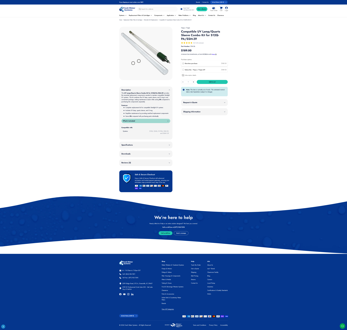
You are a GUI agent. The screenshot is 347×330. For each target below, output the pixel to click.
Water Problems (183, 15)
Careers (209, 279)
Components (158, 15)
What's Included (129, 121)
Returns (193, 279)
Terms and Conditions (199, 325)
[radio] (183, 63)
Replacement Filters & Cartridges (139, 15)
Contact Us (205, 2)
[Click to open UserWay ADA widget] (3, 326)
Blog (194, 15)
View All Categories (168, 309)
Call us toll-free (165, 233)
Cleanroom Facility (212, 272)
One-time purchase (191, 63)
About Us (201, 15)
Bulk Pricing (194, 276)
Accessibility (224, 325)
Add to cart (212, 82)
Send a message (181, 233)
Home (120, 20)
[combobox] (157, 9)
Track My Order (196, 265)
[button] (221, 9)
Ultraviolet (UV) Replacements (151, 20)
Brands (198, 2)
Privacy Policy (213, 325)
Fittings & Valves (167, 272)
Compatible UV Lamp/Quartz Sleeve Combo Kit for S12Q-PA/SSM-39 (175, 20)
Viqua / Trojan (185, 28)
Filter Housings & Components (171, 276)
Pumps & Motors (167, 269)
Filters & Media (166, 279)
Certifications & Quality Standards (217, 290)
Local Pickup (211, 283)
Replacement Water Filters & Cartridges (133, 20)
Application (170, 15)
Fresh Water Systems (131, 325)
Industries (210, 287)
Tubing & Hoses (167, 283)
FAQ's (209, 294)
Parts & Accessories (168, 294)
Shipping (193, 272)
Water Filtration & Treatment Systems (173, 265)
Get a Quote (202, 9)
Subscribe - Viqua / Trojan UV (195, 70)
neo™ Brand (211, 269)
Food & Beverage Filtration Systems (172, 287)
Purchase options (186, 60)
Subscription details (190, 75)
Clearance (220, 15)
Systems (121, 15)
